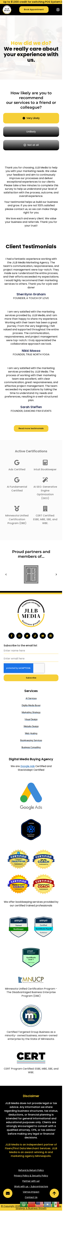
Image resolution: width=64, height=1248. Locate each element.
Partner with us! (31, 1181)
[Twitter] (27, 636)
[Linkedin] (50, 636)
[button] (6, 574)
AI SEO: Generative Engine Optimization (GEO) (45, 492)
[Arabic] (24, 1204)
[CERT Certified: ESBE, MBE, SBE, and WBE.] (45, 508)
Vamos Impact (31, 1191)
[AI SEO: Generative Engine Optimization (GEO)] (45, 480)
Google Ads (27, 766)
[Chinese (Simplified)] (32, 1204)
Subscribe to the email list (20, 645)
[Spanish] (56, 1204)
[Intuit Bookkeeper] (45, 462)
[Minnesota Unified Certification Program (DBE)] (17, 508)
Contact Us (31, 1197)
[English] (40, 1204)
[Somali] (48, 1204)
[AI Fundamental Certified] (17, 480)
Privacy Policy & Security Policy (31, 1175)
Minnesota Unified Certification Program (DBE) (16, 519)
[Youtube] (43, 636)
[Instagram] (19, 636)
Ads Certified (16, 469)
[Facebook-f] (11, 636)
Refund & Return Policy (31, 1170)
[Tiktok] (35, 636)
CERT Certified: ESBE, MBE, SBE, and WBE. (45, 519)
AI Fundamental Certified (17, 488)
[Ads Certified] (17, 462)
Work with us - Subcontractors (31, 1186)
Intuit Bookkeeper (45, 469)
